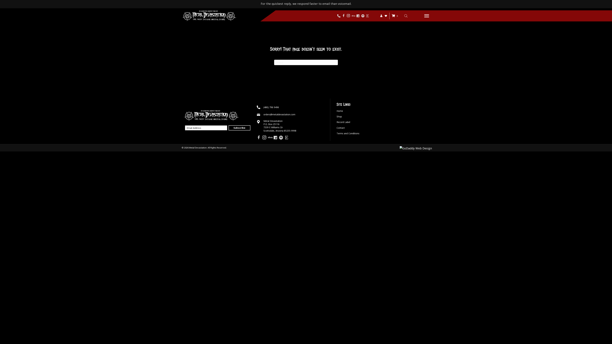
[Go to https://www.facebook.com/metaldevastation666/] (343, 16)
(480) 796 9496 (271, 107)
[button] (426, 16)
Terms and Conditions (348, 133)
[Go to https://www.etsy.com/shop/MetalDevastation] (367, 16)
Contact (341, 127)
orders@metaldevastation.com (279, 114)
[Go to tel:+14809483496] (338, 16)
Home (340, 110)
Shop (339, 116)
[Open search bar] (406, 15)
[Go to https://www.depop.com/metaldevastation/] (358, 16)
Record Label (343, 122)
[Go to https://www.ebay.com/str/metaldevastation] (353, 16)
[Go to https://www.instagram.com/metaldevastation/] (348, 16)
